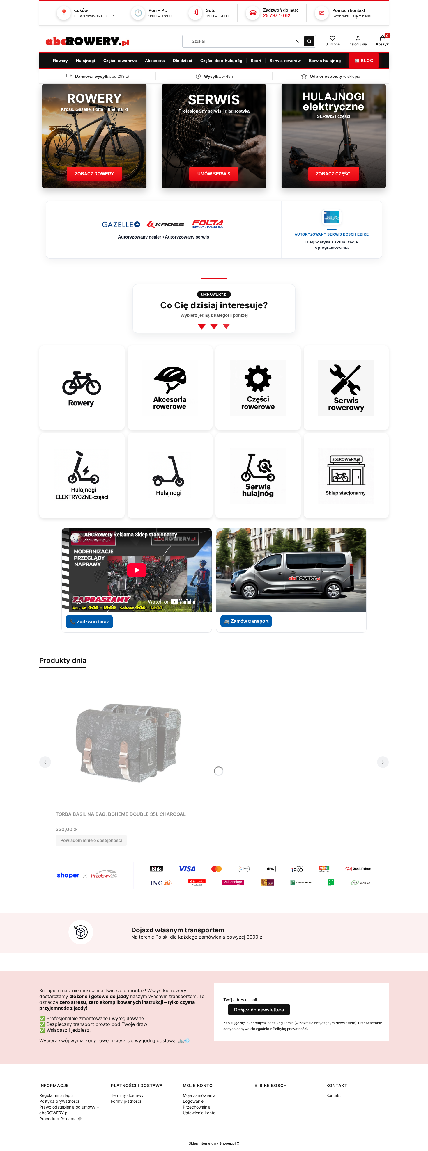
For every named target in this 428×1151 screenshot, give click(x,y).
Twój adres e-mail (240, 999)
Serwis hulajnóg (325, 60)
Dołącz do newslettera (259, 1010)
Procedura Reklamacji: (60, 1118)
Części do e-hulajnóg (221, 60)
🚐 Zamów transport (246, 621)
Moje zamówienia (199, 1095)
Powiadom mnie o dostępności (91, 840)
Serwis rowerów (285, 60)
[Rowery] (82, 388)
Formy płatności (126, 1101)
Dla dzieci (182, 60)
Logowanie (193, 1101)
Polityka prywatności (59, 1101)
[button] (309, 41)
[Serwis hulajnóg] (258, 476)
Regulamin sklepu (56, 1095)
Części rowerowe (120, 60)
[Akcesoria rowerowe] (170, 388)
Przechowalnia (197, 1106)
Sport (256, 60)
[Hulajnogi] (170, 476)
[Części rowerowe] (258, 388)
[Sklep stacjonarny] (346, 476)
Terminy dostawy (127, 1095)
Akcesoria (155, 60)
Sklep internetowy (212, 1143)
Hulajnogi (85, 60)
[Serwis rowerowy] (346, 388)
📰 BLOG (363, 60)
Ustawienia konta (199, 1112)
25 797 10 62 (276, 15)
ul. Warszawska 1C (92, 16)
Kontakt (333, 1095)
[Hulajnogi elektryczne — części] (82, 476)
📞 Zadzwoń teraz (89, 621)
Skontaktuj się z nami (351, 16)
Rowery (60, 60)
